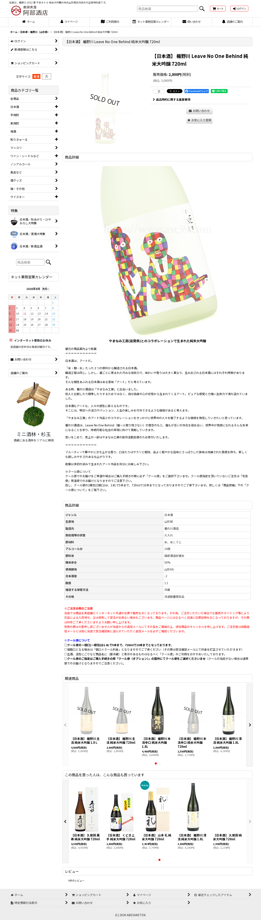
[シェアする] (159, 91)
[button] (199, 120)
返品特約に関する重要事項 (173, 99)
